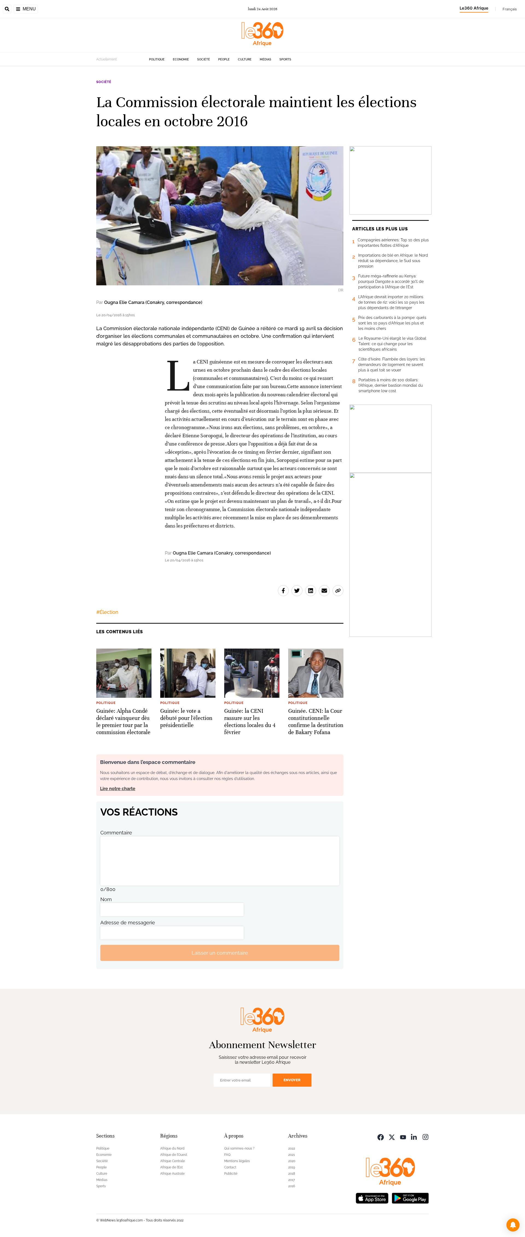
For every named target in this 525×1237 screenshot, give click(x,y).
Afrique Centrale (172, 1161)
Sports (285, 59)
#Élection (107, 612)
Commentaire (116, 833)
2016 (291, 1186)
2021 (291, 1155)
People (224, 59)
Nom (106, 899)
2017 (291, 1180)
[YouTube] (403, 1136)
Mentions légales (237, 1161)
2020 (291, 1161)
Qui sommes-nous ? (239, 1148)
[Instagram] (425, 1136)
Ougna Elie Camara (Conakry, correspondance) (153, 302)
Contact (230, 1167)
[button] (513, 1225)
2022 (291, 1148)
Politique (157, 59)
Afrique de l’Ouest (173, 1155)
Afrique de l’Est (171, 1167)
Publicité (230, 1174)
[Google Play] (410, 1197)
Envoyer (292, 1080)
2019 (291, 1167)
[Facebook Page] (380, 1136)
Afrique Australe (172, 1174)
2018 (291, 1174)
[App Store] (372, 1197)
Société (203, 59)
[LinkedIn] (414, 1136)
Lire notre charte (117, 788)
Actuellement (106, 59)
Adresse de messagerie (127, 922)
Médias (265, 59)
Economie (181, 59)
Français (510, 9)
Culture (245, 59)
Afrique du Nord (172, 1148)
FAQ (227, 1155)
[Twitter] (392, 1136)
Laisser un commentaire (220, 953)
